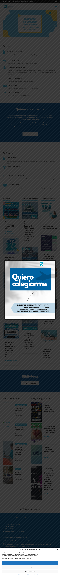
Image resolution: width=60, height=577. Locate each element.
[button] (57, 549)
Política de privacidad (31, 574)
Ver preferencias (30, 571)
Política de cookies (22, 574)
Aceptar (30, 563)
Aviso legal (39, 574)
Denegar (30, 567)
